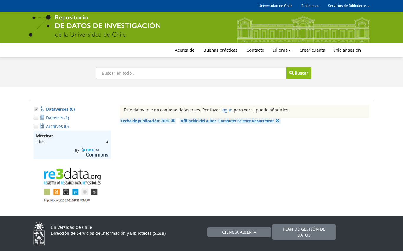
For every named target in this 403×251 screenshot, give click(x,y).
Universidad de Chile (275, 5)
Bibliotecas (310, 5)
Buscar (301, 73)
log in (226, 110)
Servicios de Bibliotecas (347, 5)
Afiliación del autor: (227, 120)
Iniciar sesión (347, 50)
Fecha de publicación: (145, 120)
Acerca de (184, 50)
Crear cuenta (312, 50)
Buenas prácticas (220, 50)
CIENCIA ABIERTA (239, 232)
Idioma (280, 50)
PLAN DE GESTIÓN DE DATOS (304, 232)
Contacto (255, 50)
